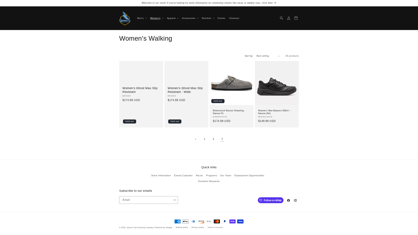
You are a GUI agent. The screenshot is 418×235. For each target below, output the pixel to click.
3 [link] (222, 139)
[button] (141, 18)
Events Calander (183, 175)
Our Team (225, 175)
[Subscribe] (174, 200)
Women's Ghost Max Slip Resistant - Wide (185, 90)
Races (199, 175)
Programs (211, 175)
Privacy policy (198, 227)
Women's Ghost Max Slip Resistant (139, 90)
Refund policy (182, 227)
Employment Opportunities (249, 175)
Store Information (161, 175)
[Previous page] (195, 139)
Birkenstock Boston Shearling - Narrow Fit (229, 112)
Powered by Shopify (164, 227)
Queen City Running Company (140, 227)
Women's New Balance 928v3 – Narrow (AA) (274, 112)
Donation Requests (209, 181)
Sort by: (249, 56)
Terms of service (215, 227)
